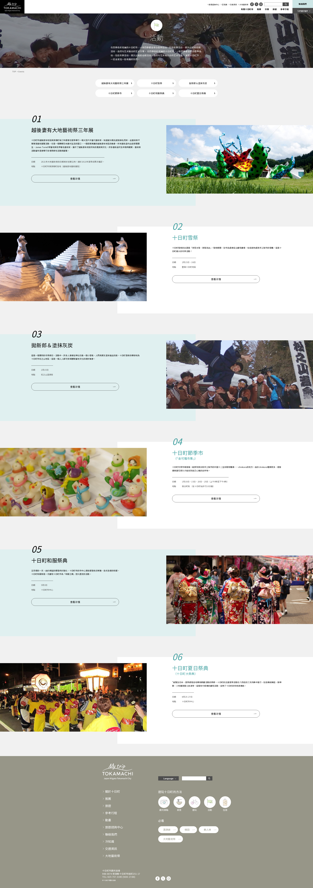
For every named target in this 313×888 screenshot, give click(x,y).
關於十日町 (112, 791)
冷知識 (109, 841)
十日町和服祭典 (156, 93)
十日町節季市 (115, 93)
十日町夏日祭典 (198, 93)
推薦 (259, 9)
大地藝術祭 (244, 4)
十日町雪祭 (156, 83)
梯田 (187, 829)
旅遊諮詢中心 (214, 4)
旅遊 (275, 9)
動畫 (108, 820)
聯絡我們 (303, 3)
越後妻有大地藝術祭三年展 (115, 83)
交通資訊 (233, 4)
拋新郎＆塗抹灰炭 (198, 83)
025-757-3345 (114, 876)
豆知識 (224, 4)
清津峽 (167, 829)
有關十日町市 (247, 9)
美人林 (207, 829)
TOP (14, 71)
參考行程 (284, 9)
